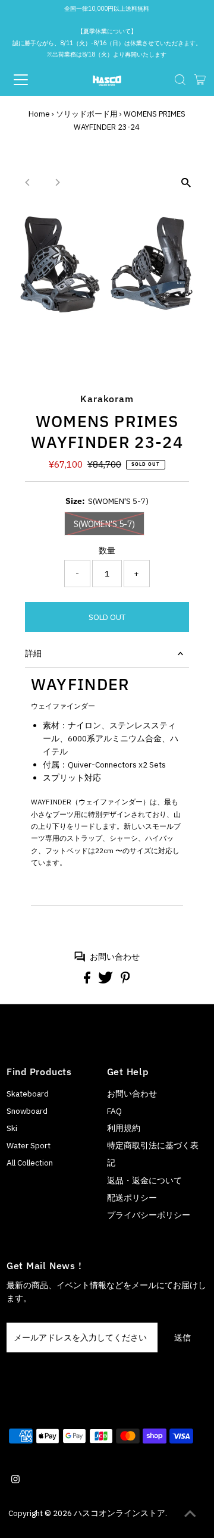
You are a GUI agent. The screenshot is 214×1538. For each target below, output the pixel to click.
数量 (107, 550)
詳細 (33, 653)
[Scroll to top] (190, 1514)
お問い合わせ (115, 956)
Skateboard (28, 1093)
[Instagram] (15, 1480)
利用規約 (123, 1128)
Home (39, 114)
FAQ (114, 1110)
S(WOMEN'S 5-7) (104, 524)
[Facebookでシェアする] (88, 980)
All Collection (30, 1162)
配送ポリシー (132, 1197)
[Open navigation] (29, 80)
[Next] (57, 182)
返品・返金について (144, 1180)
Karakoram (106, 398)
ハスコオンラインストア (119, 1513)
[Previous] (28, 182)
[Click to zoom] (185, 183)
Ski (12, 1128)
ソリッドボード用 (87, 114)
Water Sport (29, 1145)
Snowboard (27, 1110)
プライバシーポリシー (148, 1215)
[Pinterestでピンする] (125, 980)
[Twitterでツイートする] (106, 980)
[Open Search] (180, 79)
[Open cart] (200, 79)
